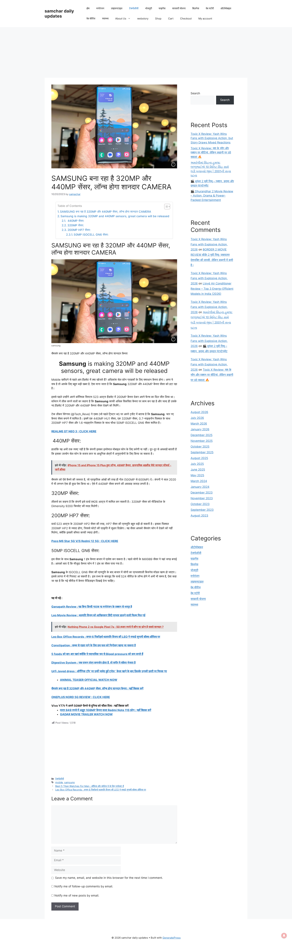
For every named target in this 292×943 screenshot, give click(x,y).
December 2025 (201, 435)
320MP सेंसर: (75, 225)
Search (195, 93)
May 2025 (197, 475)
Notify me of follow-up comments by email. (83, 886)
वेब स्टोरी (210, 8)
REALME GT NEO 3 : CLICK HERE (73, 431)
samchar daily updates (59, 13)
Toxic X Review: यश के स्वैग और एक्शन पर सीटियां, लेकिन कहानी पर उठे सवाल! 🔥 (211, 153)
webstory (142, 18)
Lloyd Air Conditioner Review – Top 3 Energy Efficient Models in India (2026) (212, 288)
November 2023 (202, 498)
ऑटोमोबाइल (226, 8)
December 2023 (202, 492)
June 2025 (198, 469)
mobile (59, 782)
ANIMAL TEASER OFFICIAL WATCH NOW (88, 680)
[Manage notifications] (284, 935)
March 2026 (199, 423)
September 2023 (202, 509)
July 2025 (197, 463)
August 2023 (199, 515)
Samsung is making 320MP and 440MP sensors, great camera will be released (114, 216)
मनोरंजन (100, 8)
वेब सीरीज (91, 18)
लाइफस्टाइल (116, 8)
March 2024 (199, 481)
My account (205, 18)
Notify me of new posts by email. (76, 895)
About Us (120, 18)
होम (88, 8)
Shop (158, 18)
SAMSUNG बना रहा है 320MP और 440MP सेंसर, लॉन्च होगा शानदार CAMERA (105, 211)
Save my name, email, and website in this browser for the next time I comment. (109, 877)
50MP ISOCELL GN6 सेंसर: (91, 234)
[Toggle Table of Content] (165, 206)
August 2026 (199, 412)
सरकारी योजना (179, 8)
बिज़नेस (195, 8)
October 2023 (200, 504)
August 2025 (199, 458)
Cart (170, 18)
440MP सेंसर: (75, 220)
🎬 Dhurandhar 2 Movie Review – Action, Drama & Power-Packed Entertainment (212, 196)
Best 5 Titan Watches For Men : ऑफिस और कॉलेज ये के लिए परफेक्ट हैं (89, 786)
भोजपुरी (148, 8)
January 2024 (200, 486)
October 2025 (200, 446)
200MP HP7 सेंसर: (79, 230)
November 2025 (202, 441)
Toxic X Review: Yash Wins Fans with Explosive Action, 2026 (209, 244)
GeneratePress (172, 937)
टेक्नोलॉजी (133, 8)
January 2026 (200, 429)
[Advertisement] (146, 52)
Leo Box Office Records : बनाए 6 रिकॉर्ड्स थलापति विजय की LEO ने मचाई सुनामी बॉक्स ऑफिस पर (100, 789)
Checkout (186, 18)
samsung (69, 782)
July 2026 (197, 418)
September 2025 (202, 452)
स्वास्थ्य (105, 18)
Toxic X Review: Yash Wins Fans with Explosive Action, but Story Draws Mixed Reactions (212, 138)
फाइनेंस (162, 8)
